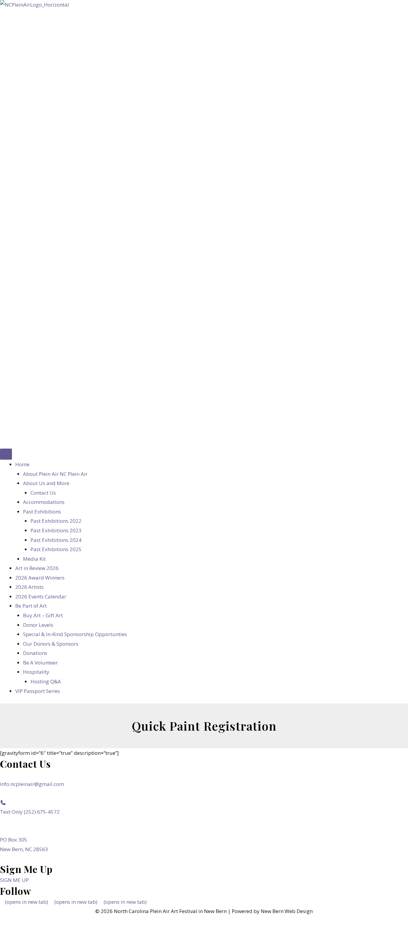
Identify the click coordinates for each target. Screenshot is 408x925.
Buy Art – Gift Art (43, 615)
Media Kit (34, 558)
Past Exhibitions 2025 (56, 549)
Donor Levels (38, 624)
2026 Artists (29, 586)
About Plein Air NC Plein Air (55, 473)
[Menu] (6, 454)
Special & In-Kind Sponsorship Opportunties (75, 634)
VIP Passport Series (37, 691)
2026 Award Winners (40, 577)
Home (22, 464)
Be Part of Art (31, 605)
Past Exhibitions (42, 511)
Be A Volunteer (40, 662)
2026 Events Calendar (40, 596)
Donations (35, 653)
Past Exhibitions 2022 (56, 520)
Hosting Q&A (45, 681)
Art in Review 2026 (37, 568)
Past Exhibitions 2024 (56, 540)
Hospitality (36, 671)
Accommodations (44, 502)
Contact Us (43, 492)
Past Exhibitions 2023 (56, 530)
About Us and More (46, 483)
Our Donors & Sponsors (50, 643)
